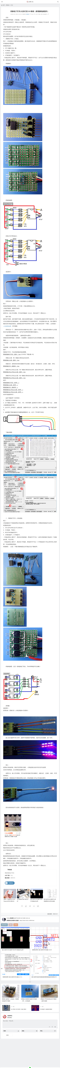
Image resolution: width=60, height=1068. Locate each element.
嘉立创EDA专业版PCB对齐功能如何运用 (12, 949)
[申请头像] (56, 1016)
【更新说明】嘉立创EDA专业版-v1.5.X (42, 949)
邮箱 (23, 1031)
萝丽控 (7, 5)
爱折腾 (11, 918)
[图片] (55, 1027)
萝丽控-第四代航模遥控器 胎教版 (49, 999)
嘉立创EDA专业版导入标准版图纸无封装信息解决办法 (50, 901)
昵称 (5, 1031)
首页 (3, 5)
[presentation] (49, 987)
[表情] (52, 1027)
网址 (41, 1031)
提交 (7, 1035)
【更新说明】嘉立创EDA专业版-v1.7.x (12, 977)
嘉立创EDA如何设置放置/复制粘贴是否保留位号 (44, 977)
